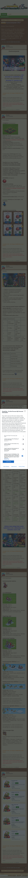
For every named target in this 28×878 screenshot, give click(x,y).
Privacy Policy (22, 466)
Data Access (14, 466)
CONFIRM (8, 461)
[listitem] (14, 436)
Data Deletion (6, 466)
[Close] (25, 411)
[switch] (23, 439)
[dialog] (14, 439)
